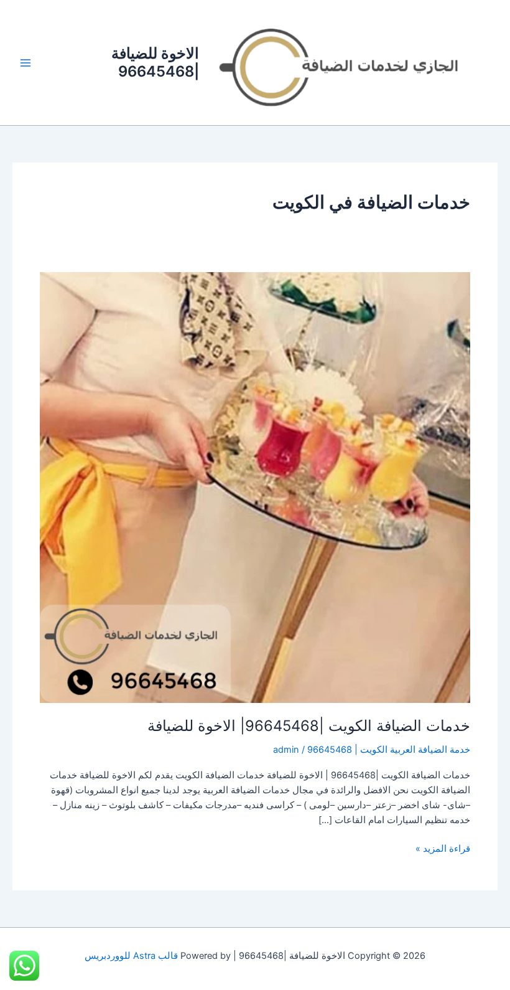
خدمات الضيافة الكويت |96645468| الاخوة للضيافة (308, 726)
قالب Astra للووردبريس (131, 955)
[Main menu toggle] (25, 63)
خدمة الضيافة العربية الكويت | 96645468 (388, 749)
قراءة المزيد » (442, 847)
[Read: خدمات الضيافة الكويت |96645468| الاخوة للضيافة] (255, 487)
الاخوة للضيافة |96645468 (155, 62)
